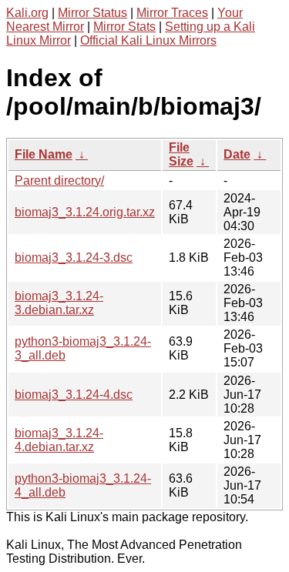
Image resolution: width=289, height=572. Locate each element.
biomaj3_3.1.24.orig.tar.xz (85, 212)
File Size (181, 154)
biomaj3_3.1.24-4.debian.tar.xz (59, 439)
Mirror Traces (172, 12)
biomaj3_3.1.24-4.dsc (74, 394)
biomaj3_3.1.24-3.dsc (74, 257)
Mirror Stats (124, 26)
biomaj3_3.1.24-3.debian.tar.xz (59, 302)
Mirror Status (92, 12)
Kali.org (27, 12)
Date (236, 154)
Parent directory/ (59, 180)
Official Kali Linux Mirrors (148, 40)
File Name (43, 154)
